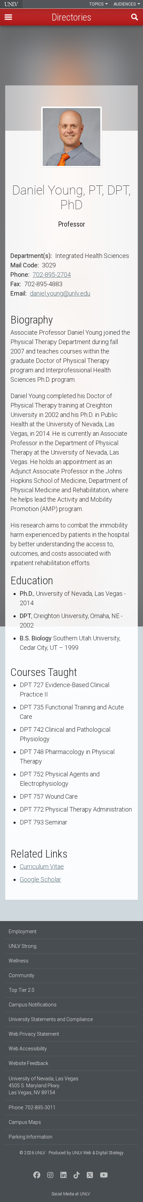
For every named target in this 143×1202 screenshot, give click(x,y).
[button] (8, 17)
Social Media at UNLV (70, 1194)
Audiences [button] (125, 4)
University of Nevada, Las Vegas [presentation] (11, 4)
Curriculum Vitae (42, 866)
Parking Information (30, 1137)
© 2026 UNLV (32, 1152)
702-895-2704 (52, 274)
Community (21, 975)
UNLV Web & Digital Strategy (98, 1152)
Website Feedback (28, 1063)
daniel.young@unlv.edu (60, 293)
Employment (22, 931)
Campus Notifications (33, 1004)
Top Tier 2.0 (21, 990)
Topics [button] (96, 4)
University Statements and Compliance (51, 1019)
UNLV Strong (22, 946)
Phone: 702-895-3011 (32, 1107)
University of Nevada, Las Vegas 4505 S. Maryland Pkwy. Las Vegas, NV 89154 (43, 1085)
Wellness (18, 961)
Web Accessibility (28, 1048)
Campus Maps (25, 1122)
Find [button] (134, 17)
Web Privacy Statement (34, 1034)
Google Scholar (40, 879)
